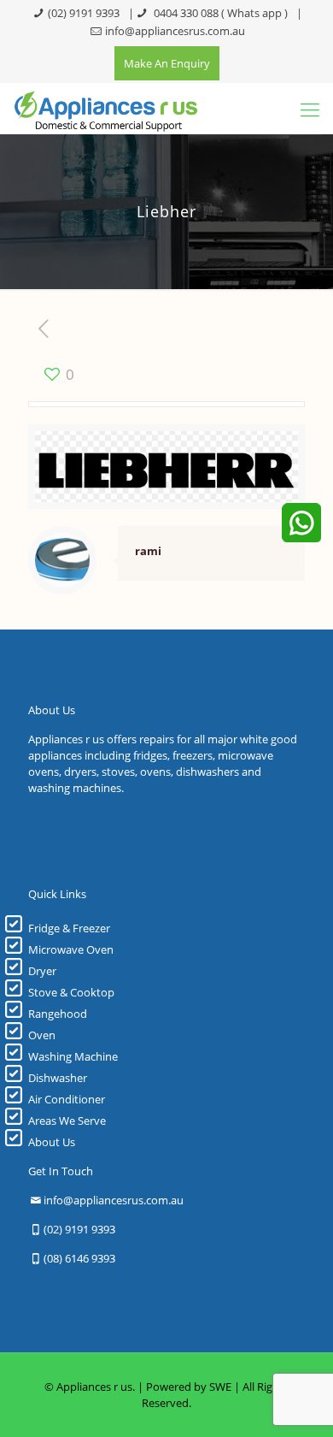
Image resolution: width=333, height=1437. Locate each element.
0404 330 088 (185, 13)
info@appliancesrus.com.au (175, 30)
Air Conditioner (66, 1099)
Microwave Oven (71, 949)
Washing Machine (73, 1056)
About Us (51, 1142)
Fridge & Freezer (69, 928)
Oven (42, 1035)
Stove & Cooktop (71, 992)
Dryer (42, 971)
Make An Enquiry (167, 63)
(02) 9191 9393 (84, 13)
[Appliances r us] (105, 108)
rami (148, 551)
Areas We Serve (67, 1120)
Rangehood (57, 1013)
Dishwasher (57, 1077)
